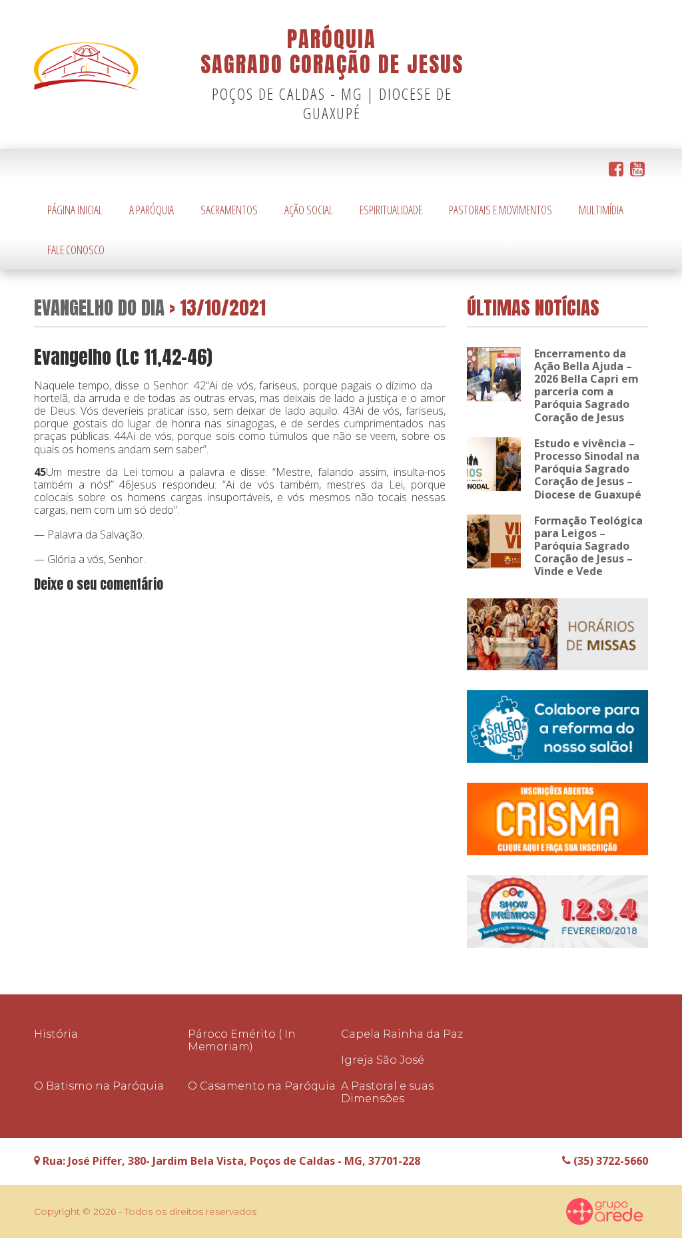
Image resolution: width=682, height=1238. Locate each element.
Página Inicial (75, 210)
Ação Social (308, 210)
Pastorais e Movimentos (500, 210)
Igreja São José (382, 1060)
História (56, 1034)
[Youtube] (637, 169)
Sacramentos (229, 210)
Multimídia (601, 210)
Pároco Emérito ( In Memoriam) (242, 1040)
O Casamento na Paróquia (262, 1086)
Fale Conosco (76, 250)
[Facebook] (616, 169)
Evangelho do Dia (99, 307)
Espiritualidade (391, 210)
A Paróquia (151, 210)
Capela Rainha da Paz (402, 1034)
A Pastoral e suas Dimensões (387, 1092)
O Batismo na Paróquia (99, 1086)
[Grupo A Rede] (604, 1211)
